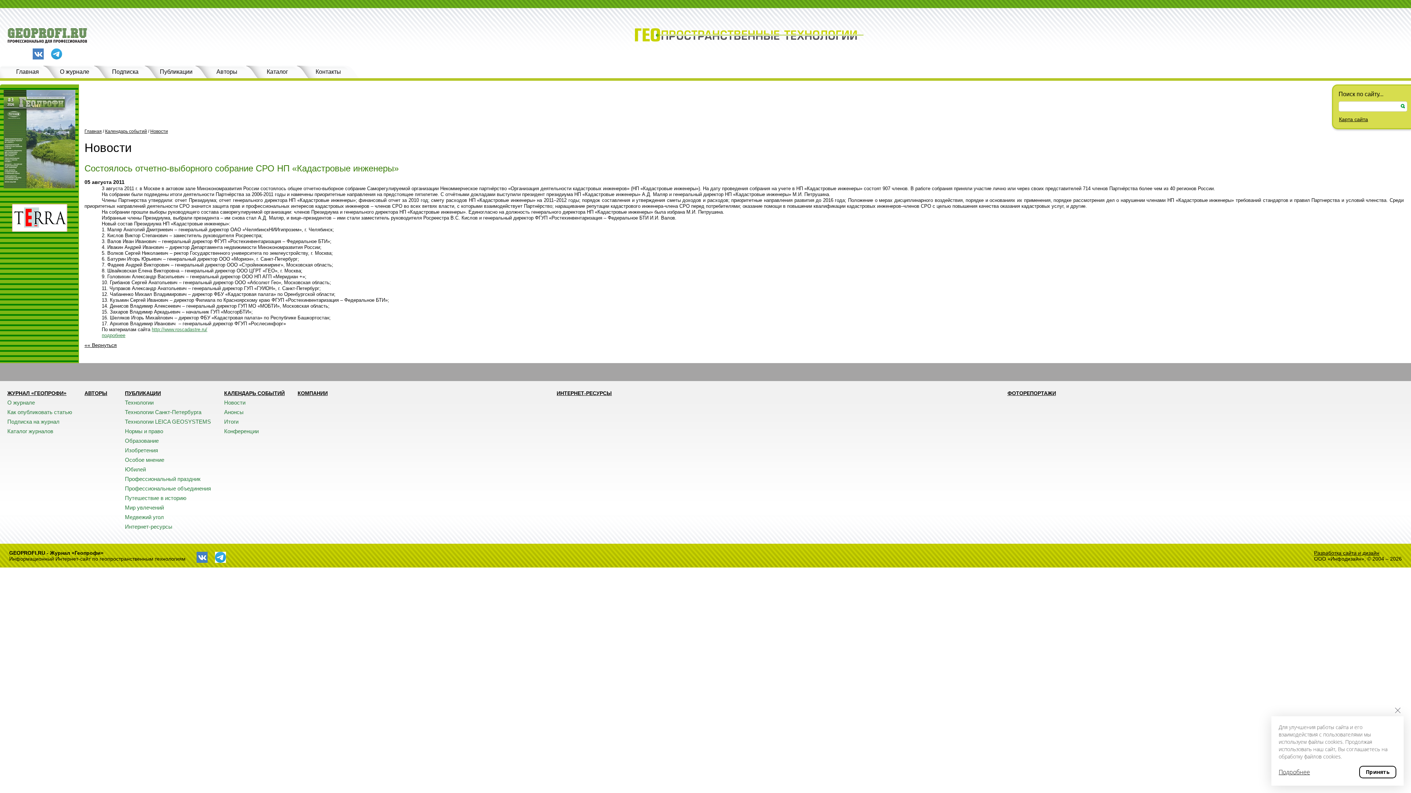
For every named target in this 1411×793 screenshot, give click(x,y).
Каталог (277, 72)
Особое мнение (144, 460)
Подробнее (1294, 772)
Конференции (241, 431)
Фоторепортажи (1032, 393)
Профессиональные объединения (168, 488)
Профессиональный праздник (163, 479)
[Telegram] (56, 54)
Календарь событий (126, 131)
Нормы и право (144, 431)
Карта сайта (1353, 119)
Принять (1378, 771)
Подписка (125, 72)
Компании (313, 393)
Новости (159, 131)
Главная (27, 72)
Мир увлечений (144, 507)
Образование (142, 441)
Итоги (231, 422)
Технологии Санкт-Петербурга (163, 412)
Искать (1403, 106)
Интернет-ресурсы (148, 527)
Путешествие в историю (155, 498)
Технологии (139, 402)
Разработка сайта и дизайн (1346, 553)
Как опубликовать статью (39, 412)
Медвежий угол (144, 517)
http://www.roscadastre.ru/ (179, 329)
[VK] (38, 53)
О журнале (74, 72)
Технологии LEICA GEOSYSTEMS (168, 422)
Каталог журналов (30, 431)
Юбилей (135, 469)
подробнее (113, 335)
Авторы (226, 72)
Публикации (176, 72)
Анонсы (234, 412)
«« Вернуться (101, 345)
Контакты (328, 72)
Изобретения (141, 450)
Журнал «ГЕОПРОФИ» (37, 393)
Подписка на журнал (33, 422)
